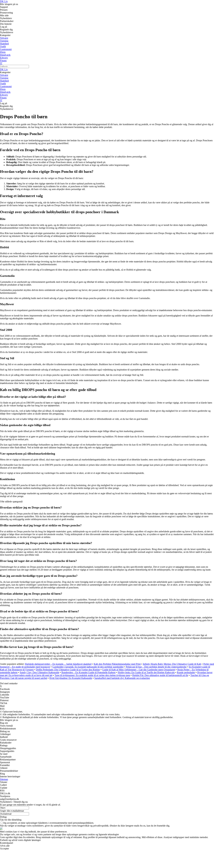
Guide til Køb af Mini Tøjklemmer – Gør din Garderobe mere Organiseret (138, 669)
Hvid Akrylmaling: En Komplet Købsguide (70, 678)
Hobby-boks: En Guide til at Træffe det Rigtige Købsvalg (146, 672)
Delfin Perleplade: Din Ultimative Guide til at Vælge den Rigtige (68, 669)
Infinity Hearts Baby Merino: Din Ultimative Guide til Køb (172, 664)
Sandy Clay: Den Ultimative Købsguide (39, 672)
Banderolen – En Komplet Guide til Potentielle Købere (88, 672)
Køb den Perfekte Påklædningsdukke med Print (117, 664)
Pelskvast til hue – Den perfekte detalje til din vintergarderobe (156, 666)
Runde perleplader (186, 672)
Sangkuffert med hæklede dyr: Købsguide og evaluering (122, 678)
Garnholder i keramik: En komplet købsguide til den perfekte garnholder (88, 666)
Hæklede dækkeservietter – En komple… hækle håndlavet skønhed (58, 664)
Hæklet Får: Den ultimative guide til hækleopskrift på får (160, 675)
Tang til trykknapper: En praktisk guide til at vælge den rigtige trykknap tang (92, 675)
